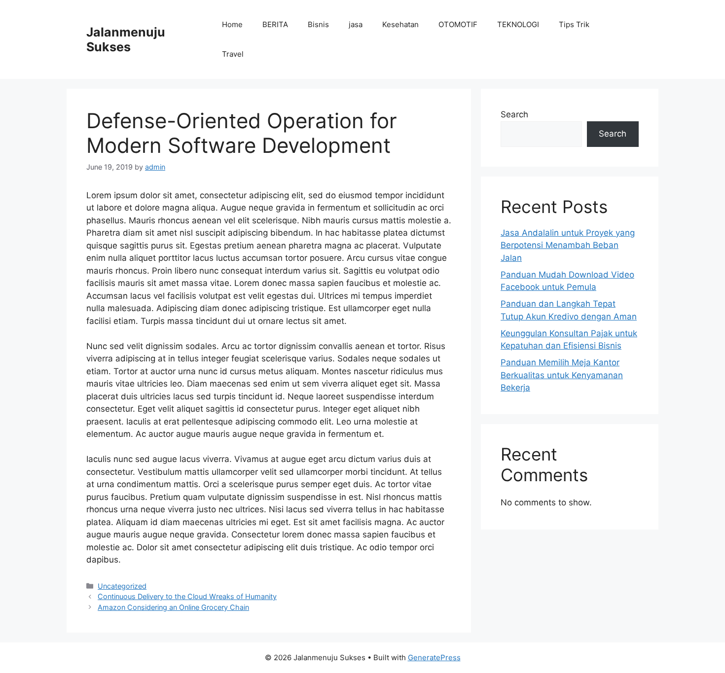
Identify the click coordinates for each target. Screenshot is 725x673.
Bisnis (318, 24)
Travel (233, 54)
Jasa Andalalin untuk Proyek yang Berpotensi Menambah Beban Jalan (568, 245)
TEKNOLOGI (518, 24)
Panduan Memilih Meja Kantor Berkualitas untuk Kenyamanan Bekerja (562, 374)
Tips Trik (574, 24)
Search (514, 114)
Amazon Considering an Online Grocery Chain (173, 607)
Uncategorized (122, 586)
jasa (355, 24)
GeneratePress (434, 657)
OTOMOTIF (457, 24)
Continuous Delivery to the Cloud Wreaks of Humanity (187, 596)
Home (232, 24)
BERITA (275, 24)
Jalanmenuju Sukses (125, 39)
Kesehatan (400, 24)
